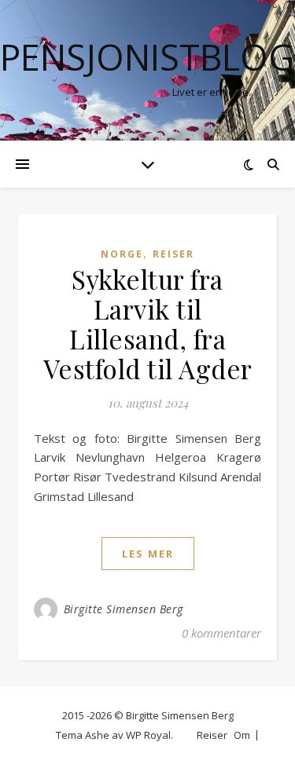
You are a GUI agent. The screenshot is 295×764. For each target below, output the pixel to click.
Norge (122, 254)
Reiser (173, 254)
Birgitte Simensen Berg (123, 608)
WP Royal (148, 735)
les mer (148, 553)
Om (242, 735)
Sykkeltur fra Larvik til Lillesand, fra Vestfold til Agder (148, 323)
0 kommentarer (221, 633)
